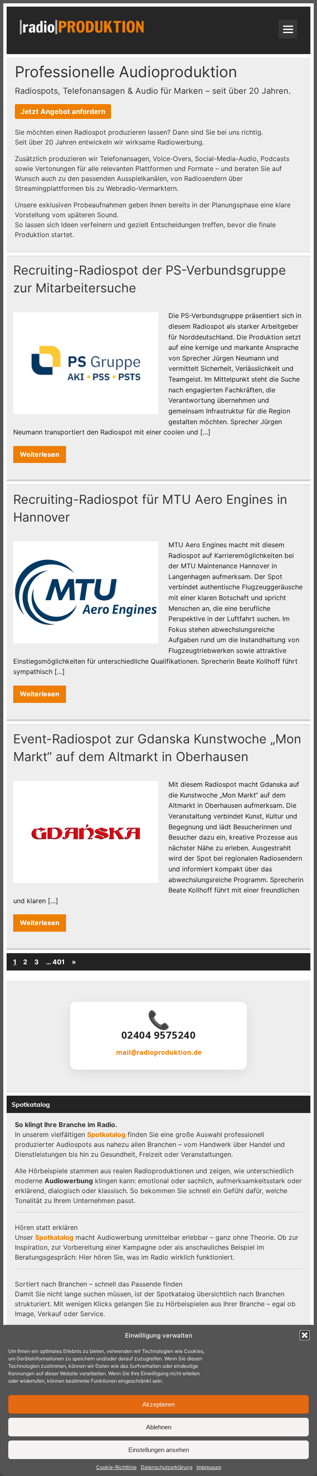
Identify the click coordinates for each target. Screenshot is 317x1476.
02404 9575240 (158, 1035)
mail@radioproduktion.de (158, 1052)
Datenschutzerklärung (166, 1467)
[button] (304, 1335)
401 (58, 962)
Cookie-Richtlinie (116, 1467)
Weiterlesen (39, 454)
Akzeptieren (158, 1404)
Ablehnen (158, 1427)
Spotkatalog (106, 1134)
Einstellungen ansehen (158, 1449)
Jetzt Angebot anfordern (63, 111)
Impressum (208, 1467)
